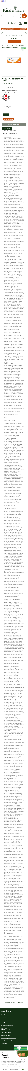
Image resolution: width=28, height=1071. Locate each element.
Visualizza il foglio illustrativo (10, 93)
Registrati (3, 1017)
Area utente (4, 1014)
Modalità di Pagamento (6, 1040)
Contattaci (14, 41)
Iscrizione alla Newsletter (7, 1025)
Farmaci (14, 46)
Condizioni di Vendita (6, 1032)
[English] (2, 1)
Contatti (3, 1022)
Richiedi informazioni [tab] (10, 133)
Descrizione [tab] (7, 128)
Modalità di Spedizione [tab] (10, 131)
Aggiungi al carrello (8, 119)
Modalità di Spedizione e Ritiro (8, 1038)
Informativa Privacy (6, 1035)
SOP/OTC (20, 46)
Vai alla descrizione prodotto (9, 90)
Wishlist (3, 1020)
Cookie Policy (4, 1043)
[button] (3, 114)
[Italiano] (5, 1)
